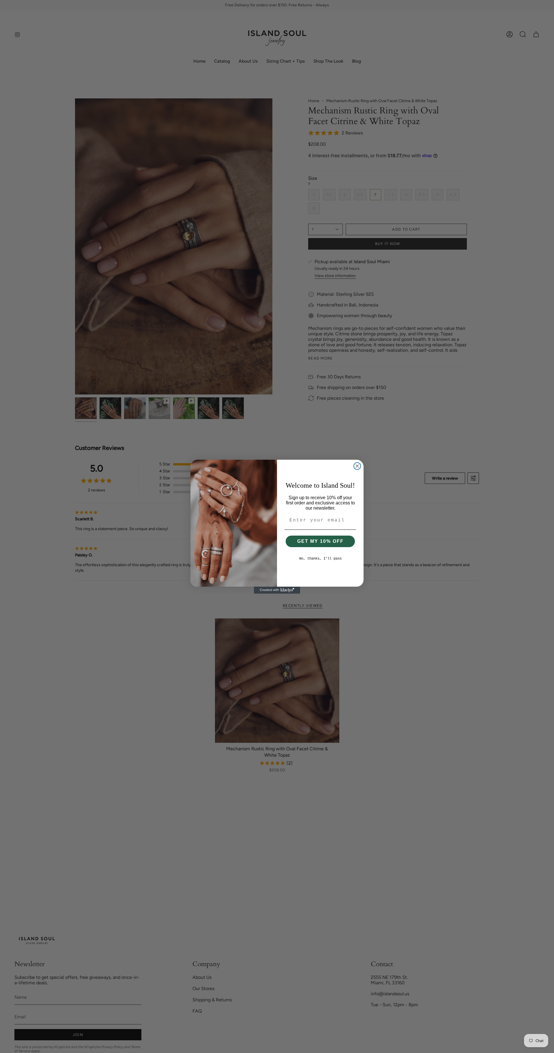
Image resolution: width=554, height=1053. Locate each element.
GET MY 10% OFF (320, 541)
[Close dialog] (357, 466)
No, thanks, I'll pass (320, 559)
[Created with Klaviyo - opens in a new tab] (277, 590)
